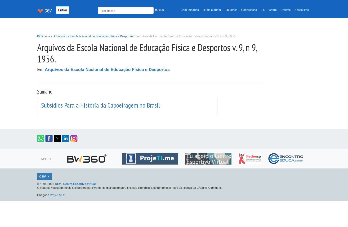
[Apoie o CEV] (209, 158)
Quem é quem (212, 10)
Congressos (249, 10)
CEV (43, 176)
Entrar (62, 10)
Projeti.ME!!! (57, 195)
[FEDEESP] (250, 158)
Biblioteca (231, 10)
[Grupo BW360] (87, 158)
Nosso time (301, 10)
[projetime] (150, 158)
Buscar (159, 10)
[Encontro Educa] (286, 158)
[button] (40, 138)
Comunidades (190, 10)
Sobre (273, 10)
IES (263, 10)
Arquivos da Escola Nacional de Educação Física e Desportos (93, 36)
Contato (286, 10)
